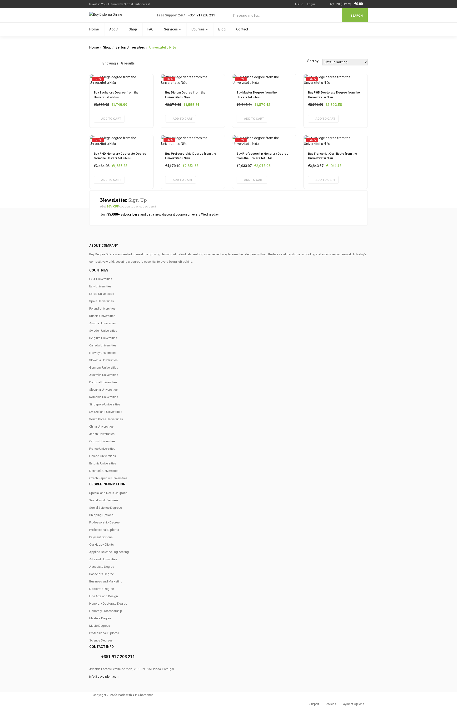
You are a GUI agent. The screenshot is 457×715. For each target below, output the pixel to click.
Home (94, 29)
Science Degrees (101, 640)
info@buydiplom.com (104, 676)
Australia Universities (103, 375)
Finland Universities (102, 456)
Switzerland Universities (105, 412)
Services (171, 29)
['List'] (98, 63)
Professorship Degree (104, 522)
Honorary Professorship (105, 611)
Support (314, 704)
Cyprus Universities (102, 441)
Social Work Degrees (103, 500)
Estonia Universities (102, 463)
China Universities (101, 426)
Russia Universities (102, 316)
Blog (222, 29)
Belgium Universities (103, 338)
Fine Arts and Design (103, 596)
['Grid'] (91, 63)
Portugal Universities (103, 382)
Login (311, 4)
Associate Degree (101, 566)
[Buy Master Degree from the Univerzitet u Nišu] (264, 79)
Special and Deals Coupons (108, 493)
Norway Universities (102, 353)
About (113, 29)
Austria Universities (102, 323)
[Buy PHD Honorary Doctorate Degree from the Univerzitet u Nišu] (121, 140)
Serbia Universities (130, 47)
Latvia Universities (101, 294)
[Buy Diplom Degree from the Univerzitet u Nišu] (192, 79)
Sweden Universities (103, 330)
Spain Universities (101, 301)
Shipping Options (101, 515)
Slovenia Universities (103, 360)
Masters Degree (100, 618)
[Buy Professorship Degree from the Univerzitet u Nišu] (192, 140)
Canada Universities (102, 345)
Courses (198, 29)
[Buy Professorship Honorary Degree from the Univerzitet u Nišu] (264, 140)
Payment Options (101, 537)
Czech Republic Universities (108, 478)
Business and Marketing (105, 581)
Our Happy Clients (101, 544)
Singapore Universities (104, 404)
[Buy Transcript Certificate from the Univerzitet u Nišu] (335, 140)
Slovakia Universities (103, 389)
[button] (349, 4)
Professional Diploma (104, 530)
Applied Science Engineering (109, 552)
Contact (242, 29)
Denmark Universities (103, 471)
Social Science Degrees (105, 507)
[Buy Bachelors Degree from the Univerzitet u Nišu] (121, 79)
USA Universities (100, 279)
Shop (133, 29)
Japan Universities (101, 434)
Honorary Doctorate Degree (108, 603)
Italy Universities (100, 286)
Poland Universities (102, 308)
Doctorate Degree (101, 589)
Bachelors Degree (101, 574)
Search (357, 15)
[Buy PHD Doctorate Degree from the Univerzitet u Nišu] (335, 79)
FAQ (150, 29)
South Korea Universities (106, 419)
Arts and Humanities (103, 559)
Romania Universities (103, 397)
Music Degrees (99, 625)
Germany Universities (103, 367)
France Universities (102, 448)
